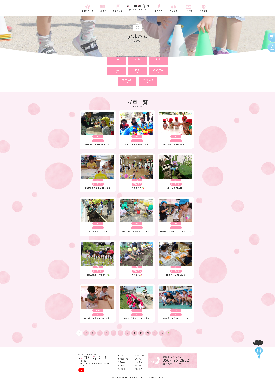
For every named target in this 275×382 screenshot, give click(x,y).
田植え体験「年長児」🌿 (98, 275)
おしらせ (121, 365)
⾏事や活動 (139, 355)
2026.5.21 (176, 315)
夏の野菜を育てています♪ (137, 318)
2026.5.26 (137, 315)
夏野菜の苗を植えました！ (176, 318)
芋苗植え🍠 (136, 275)
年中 (175, 136)
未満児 (137, 136)
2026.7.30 (98, 141)
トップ (120, 355)
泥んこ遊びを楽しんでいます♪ (137, 231)
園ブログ (138, 369)
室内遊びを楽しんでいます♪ (98, 318)
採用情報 (121, 369)
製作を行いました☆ (176, 275)
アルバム (138, 359)
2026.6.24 (98, 271)
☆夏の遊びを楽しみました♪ (98, 144)
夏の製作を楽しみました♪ (98, 188)
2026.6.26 (176, 184)
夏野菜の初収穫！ (175, 188)
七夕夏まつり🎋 (137, 188)
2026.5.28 (176, 271)
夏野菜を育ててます (98, 231)
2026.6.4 (137, 271)
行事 (136, 180)
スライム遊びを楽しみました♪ (176, 144)
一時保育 (138, 362)
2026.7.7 (137, 184)
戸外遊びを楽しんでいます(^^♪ (176, 231)
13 (161, 333)
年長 (97, 180)
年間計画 (138, 365)
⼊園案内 (121, 362)
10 (141, 333)
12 (155, 333)
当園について (123, 359)
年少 (97, 136)
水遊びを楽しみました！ (137, 144)
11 (148, 333)
